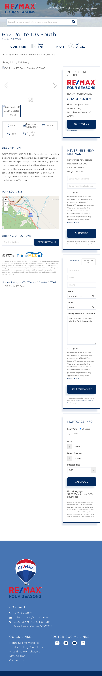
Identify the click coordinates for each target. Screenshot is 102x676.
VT (23, 282)
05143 (53, 282)
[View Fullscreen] (6, 209)
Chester (43, 282)
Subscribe (81, 233)
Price (69, 441)
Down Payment (74, 453)
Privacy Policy (73, 223)
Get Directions (46, 242)
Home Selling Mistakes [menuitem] (24, 642)
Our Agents (72, 131)
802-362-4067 (56, 8)
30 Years (86, 429)
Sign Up (83, 8)
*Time (70, 302)
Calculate (81, 482)
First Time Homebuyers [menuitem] (24, 651)
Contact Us (81, 124)
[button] (73, 22)
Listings (15, 282)
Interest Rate (73, 465)
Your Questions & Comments (81, 313)
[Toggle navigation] (94, 8)
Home (5, 282)
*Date (70, 291)
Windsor (31, 282)
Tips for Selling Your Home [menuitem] (26, 647)
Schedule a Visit (88, 262)
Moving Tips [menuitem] (17, 656)
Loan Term (72, 429)
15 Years (74, 434)
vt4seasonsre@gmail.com (31, 617)
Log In (74, 8)
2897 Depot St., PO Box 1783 (33, 624)
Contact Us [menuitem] (16, 660)
